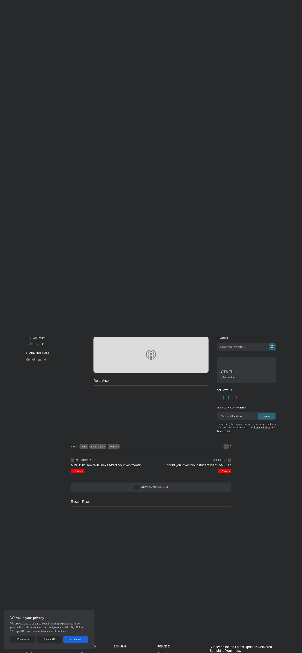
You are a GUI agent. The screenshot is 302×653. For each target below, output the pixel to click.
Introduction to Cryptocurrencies (121, 548)
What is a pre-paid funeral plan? (145, 400)
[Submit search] (272, 346)
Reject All (49, 639)
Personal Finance (155, 7)
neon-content (97, 446)
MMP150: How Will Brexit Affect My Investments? (106, 465)
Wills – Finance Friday (120, 419)
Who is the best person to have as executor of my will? (147, 433)
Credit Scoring (204, 516)
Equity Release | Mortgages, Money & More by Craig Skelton (147, 393)
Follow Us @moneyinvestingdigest (152, 637)
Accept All (76, 639)
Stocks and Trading (105, 7)
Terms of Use (224, 430)
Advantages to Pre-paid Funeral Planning (151, 413)
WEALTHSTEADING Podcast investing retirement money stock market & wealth (159, 406)
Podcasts (152, 294)
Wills (107, 433)
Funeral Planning (113, 400)
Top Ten (179, 7)
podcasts (114, 446)
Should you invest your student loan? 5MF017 (197, 465)
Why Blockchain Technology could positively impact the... (123, 522)
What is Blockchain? (127, 426)
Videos (100, 419)
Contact (202, 7)
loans (84, 446)
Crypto (108, 426)
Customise (23, 639)
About (191, 7)
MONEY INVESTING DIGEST (150, 320)
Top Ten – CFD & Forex (115, 576)
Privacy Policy (262, 427)
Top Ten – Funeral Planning (200, 576)
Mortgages (106, 516)
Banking (131, 7)
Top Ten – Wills (109, 603)
